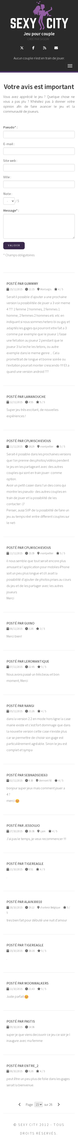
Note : (7, 193)
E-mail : (9, 144)
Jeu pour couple (39, 34)
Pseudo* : (10, 127)
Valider (14, 245)
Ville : (7, 177)
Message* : (11, 210)
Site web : (10, 160)
